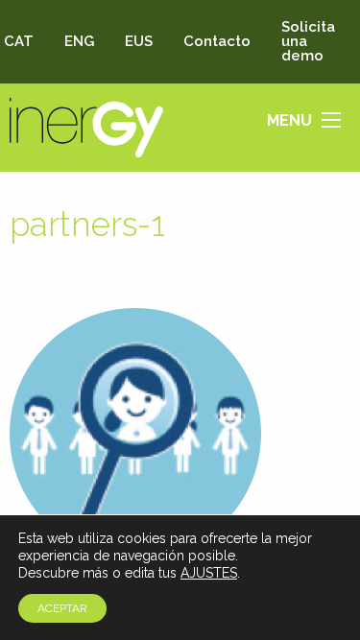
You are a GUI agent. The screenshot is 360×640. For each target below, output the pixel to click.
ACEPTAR (62, 608)
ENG (79, 41)
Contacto (217, 41)
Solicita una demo (308, 41)
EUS (139, 41)
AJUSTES (208, 573)
